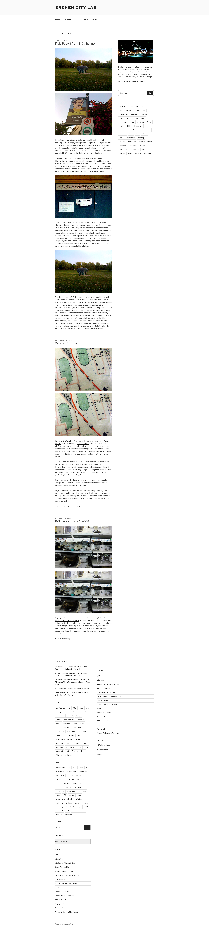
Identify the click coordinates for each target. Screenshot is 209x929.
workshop (147, 153)
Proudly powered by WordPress (66, 924)
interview (123, 134)
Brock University (98, 140)
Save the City (143, 145)
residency (132, 145)
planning (141, 138)
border (144, 106)
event (132, 122)
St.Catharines (83, 140)
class (84, 143)
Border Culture (83, 444)
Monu (57, 887)
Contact (95, 19)
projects (142, 142)
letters (144, 134)
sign (121, 149)
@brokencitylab (126, 81)
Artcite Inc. (59, 859)
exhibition (140, 122)
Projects (67, 19)
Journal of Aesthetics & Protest (66, 883)
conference (135, 114)
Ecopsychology (75, 143)
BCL (137, 106)
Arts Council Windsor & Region (66, 863)
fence (149, 122)
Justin (57, 667)
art (132, 106)
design (122, 118)
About (57, 19)
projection (132, 142)
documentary (140, 118)
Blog (76, 19)
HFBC (129, 126)
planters (123, 142)
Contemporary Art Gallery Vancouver (68, 875)
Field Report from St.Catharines (75, 43)
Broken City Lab (76, 7)
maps (122, 138)
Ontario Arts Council (62, 892)
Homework (138, 126)
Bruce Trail (85, 302)
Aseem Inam (59, 689)
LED (137, 134)
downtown (123, 122)
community (124, 114)
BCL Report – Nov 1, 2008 (72, 521)
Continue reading (62, 639)
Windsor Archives (66, 343)
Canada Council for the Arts (64, 871)
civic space (129, 110)
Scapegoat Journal (61, 904)
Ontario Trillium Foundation (64, 896)
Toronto (122, 153)
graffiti (122, 126)
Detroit (130, 118)
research (123, 145)
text (143, 149)
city (121, 110)
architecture (124, 106)
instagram (123, 130)
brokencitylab (140, 81)
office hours (130, 138)
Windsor (138, 153)
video (130, 153)
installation (134, 130)
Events (85, 19)
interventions (145, 130)
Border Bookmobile (62, 867)
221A (56, 855)
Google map (96, 470)
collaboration (140, 110)
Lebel (131, 134)
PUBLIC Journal (60, 900)
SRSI (127, 149)
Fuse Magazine (60, 879)
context (145, 114)
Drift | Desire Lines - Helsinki (65, 693)
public (149, 142)
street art (135, 149)
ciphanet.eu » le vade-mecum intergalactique (71, 679)
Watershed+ (59, 908)
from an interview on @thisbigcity (78, 689)
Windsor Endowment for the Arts (67, 912)
